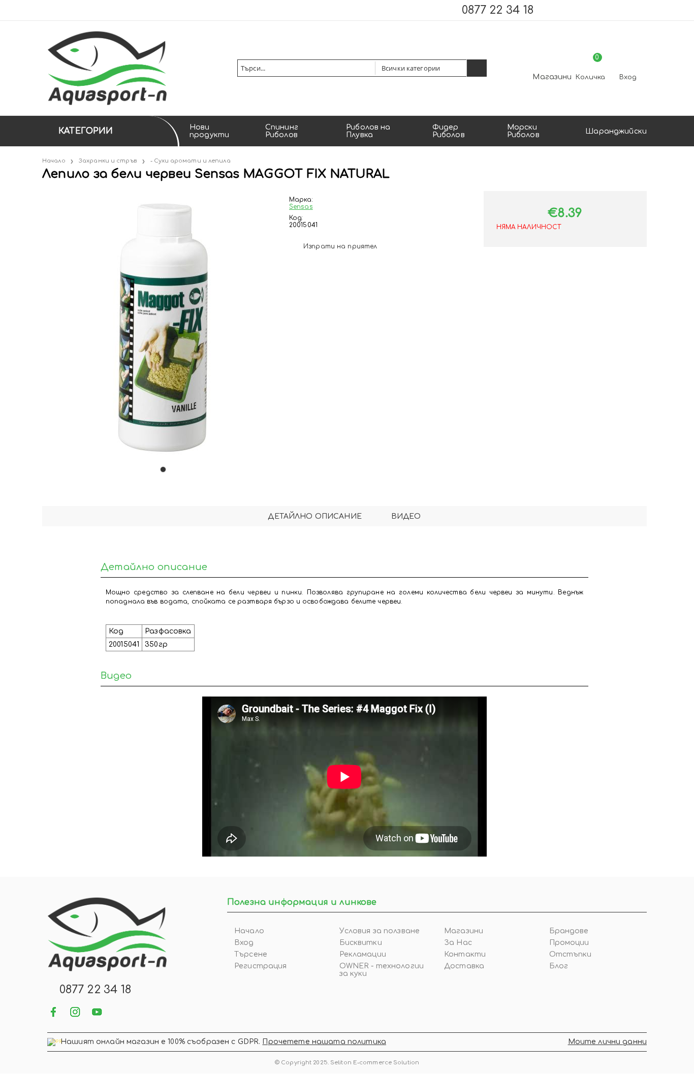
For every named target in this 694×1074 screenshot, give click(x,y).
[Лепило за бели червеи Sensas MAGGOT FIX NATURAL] (43, 195)
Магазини (552, 77)
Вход (628, 77)
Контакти (465, 954)
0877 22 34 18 (497, 10)
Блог (559, 966)
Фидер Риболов (448, 131)
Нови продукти (209, 131)
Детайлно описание (314, 516)
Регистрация (260, 966)
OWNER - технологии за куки (381, 969)
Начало (54, 160)
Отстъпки (570, 954)
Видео (406, 516)
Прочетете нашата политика (324, 1042)
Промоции (569, 942)
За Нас (458, 942)
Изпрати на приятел (340, 246)
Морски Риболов (523, 131)
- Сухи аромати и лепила (190, 160)
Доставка (464, 966)
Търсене (250, 954)
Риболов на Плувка (368, 131)
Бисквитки (360, 942)
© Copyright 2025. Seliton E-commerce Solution (347, 1062)
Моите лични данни (607, 1042)
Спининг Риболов (281, 131)
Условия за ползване (379, 931)
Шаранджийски (616, 131)
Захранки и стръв (108, 160)
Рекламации (362, 954)
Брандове (569, 931)
